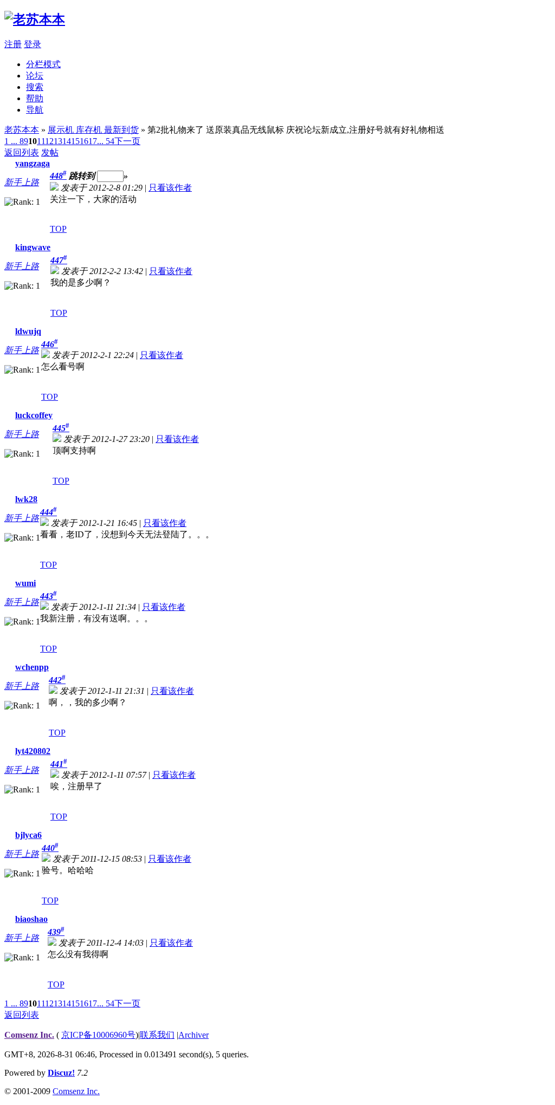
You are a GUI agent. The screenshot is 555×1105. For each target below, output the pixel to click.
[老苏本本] (34, 19)
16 (84, 141)
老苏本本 (21, 129)
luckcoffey (34, 415)
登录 (32, 44)
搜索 (34, 87)
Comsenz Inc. (29, 1034)
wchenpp (32, 667)
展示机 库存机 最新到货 (93, 129)
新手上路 (21, 182)
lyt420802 (32, 751)
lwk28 (26, 499)
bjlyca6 (28, 835)
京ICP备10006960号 (98, 1034)
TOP (58, 228)
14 (66, 141)
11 (41, 141)
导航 (34, 109)
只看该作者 (170, 187)
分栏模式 (43, 64)
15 (75, 141)
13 (58, 141)
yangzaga (32, 163)
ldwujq (28, 331)
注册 (13, 44)
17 (92, 141)
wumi (25, 583)
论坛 (34, 75)
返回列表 (21, 152)
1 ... (10, 141)
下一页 (127, 141)
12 (49, 141)
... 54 (105, 141)
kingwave (32, 247)
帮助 (34, 98)
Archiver (193, 1034)
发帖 (50, 152)
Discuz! (61, 1072)
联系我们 (157, 1034)
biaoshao (31, 919)
